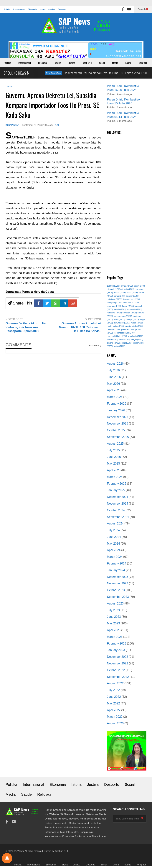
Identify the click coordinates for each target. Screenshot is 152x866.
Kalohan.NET (61, 851)
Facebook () (95, 345)
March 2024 (115, 556)
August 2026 (115, 363)
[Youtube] (129, 9)
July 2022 (113, 690)
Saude (128, 63)
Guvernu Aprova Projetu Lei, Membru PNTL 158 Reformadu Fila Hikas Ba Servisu (80, 327)
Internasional (19, 9)
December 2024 (117, 496)
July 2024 (113, 530)
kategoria (114, 313)
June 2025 (114, 456)
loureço (132, 319)
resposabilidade (117, 336)
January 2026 (116, 410)
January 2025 (116, 490)
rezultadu (135, 336)
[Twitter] (47, 303)
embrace (114, 306)
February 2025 (116, 483)
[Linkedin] (64, 303)
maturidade (122, 323)
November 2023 (117, 583)
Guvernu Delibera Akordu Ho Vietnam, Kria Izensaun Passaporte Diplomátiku (26, 327)
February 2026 (116, 403)
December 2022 (117, 656)
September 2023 (118, 596)
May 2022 (113, 703)
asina (132, 292)
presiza (127, 329)
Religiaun (143, 63)
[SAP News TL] (76, 27)
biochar (132, 296)
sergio (137, 339)
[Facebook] (123, 9)
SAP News (13, 125)
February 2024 (116, 563)
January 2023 (116, 650)
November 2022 (117, 663)
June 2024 (114, 536)
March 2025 (115, 477)
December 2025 (117, 417)
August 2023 (115, 603)
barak (119, 296)
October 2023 (116, 590)
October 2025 (116, 430)
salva (112, 339)
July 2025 (113, 450)
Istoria (43, 9)
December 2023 (117, 576)
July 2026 (113, 370)
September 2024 (118, 517)
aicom (140, 286)
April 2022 (113, 710)
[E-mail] (72, 303)
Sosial (102, 63)
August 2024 (115, 523)
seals (124, 339)
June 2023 (114, 616)
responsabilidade (124, 333)
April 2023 (113, 630)
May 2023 (113, 623)
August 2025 (115, 443)
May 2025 (113, 463)
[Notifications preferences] (7, 858)
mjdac (137, 323)
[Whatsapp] (55, 303)
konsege (130, 313)
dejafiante (114, 299)
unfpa (119, 346)
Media (115, 63)
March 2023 (115, 636)
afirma (127, 286)
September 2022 (118, 676)
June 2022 (114, 696)
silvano (113, 343)
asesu (120, 292)
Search (142, 9)
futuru (128, 306)
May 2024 (113, 543)
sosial (126, 343)
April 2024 (113, 550)
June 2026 (114, 377)
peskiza (113, 329)
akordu (127, 289)
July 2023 (113, 610)
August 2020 (115, 723)
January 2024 (116, 570)
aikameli (114, 289)
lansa (119, 319)
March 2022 (115, 716)
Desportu (62, 9)
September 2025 (118, 436)
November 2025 (117, 423)
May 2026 (113, 383)
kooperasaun (123, 316)
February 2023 (116, 643)
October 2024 (116, 510)
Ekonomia (32, 9)
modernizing (115, 326)
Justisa (51, 9)
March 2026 (115, 396)
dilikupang (114, 303)
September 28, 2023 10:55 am (37, 125)
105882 (113, 286)
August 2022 (115, 683)
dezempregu (132, 299)
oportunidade (134, 326)
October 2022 (116, 670)
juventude (134, 309)
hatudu (120, 309)
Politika (7, 9)
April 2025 (113, 470)
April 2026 (113, 390)
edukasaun (131, 303)
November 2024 (117, 503)
